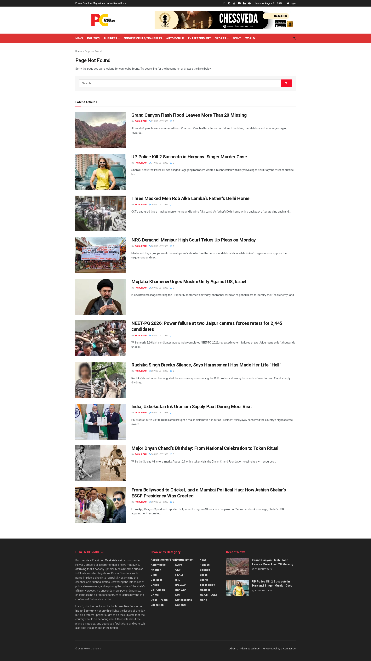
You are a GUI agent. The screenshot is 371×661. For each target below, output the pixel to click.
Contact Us (289, 648)
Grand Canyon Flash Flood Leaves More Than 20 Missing (189, 115)
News (79, 38)
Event (236, 38)
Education (157, 604)
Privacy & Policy (271, 648)
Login (292, 3)
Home (78, 51)
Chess (155, 584)
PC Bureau (141, 121)
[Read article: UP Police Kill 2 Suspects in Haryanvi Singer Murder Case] (100, 172)
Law (177, 594)
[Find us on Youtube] (239, 3)
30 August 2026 (159, 204)
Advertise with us (116, 3)
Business (110, 38)
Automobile (175, 38)
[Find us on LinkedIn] (244, 3)
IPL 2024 (180, 584)
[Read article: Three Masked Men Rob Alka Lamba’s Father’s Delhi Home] (100, 213)
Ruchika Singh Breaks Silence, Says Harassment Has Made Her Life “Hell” (206, 365)
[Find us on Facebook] (224, 3)
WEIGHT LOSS (209, 594)
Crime (155, 594)
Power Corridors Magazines (90, 3)
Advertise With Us (250, 648)
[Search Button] (294, 38)
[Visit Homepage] (103, 20)
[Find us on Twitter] (228, 3)
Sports (220, 38)
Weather (205, 589)
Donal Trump (159, 599)
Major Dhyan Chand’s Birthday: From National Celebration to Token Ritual (204, 448)
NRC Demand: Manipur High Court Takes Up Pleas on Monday (193, 240)
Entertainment (199, 38)
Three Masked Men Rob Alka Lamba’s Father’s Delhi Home (190, 198)
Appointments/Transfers (142, 38)
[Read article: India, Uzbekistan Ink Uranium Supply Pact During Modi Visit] (100, 422)
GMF (178, 569)
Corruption (158, 589)
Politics (93, 38)
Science (205, 569)
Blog (154, 574)
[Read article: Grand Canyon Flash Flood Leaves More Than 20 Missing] (100, 130)
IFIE (177, 579)
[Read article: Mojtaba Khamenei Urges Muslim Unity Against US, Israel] (100, 297)
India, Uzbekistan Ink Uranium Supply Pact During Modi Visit (191, 406)
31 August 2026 (159, 121)
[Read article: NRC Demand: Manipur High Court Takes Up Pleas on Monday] (100, 255)
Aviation (156, 569)
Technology (207, 584)
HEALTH (180, 574)
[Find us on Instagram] (234, 3)
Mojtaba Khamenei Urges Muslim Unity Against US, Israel (188, 281)
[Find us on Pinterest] (249, 3)
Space (204, 574)
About (232, 648)
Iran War (180, 589)
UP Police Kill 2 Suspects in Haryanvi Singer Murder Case (189, 157)
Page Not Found (93, 51)
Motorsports (183, 599)
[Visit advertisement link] (225, 20)
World (250, 38)
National (180, 604)
